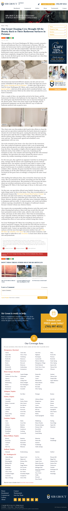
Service (52, 32)
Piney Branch (38, 479)
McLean (37, 409)
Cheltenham (23, 376)
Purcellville (38, 429)
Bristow (7, 438)
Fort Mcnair (23, 469)
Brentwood (8, 388)
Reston (52, 405)
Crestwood (7, 475)
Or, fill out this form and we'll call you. (54, 329)
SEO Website (57, 507)
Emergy (22, 463)
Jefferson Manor (39, 399)
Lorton (37, 405)
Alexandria (8, 399)
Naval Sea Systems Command (40, 470)
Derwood (22, 363)
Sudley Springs (39, 446)
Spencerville (53, 365)
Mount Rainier (38, 382)
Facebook (6, 38)
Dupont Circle (23, 457)
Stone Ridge (53, 423)
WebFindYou (64, 507)
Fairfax (22, 399)
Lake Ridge (23, 444)
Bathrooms (4, 255)
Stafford (52, 452)
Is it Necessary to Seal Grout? (39, 280)
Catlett (6, 444)
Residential (17, 8)
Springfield (53, 409)
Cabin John (23, 352)
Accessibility (3, 507)
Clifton (7, 411)
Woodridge (53, 473)
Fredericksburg (24, 452)
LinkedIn (32, 499)
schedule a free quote (16, 232)
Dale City (7, 446)
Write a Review (38, 4)
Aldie (6, 421)
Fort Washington (24, 384)
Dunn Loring (8, 413)
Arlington (7, 394)
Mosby (37, 413)
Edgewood (22, 459)
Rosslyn (52, 394)
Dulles (21, 421)
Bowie (6, 384)
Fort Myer (22, 394)
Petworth (37, 477)
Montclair (37, 438)
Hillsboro (22, 427)
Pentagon (37, 394)
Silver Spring (53, 363)
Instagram (15, 499)
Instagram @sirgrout (20, 248)
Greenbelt (22, 388)
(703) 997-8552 (61, 4)
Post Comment (42, 297)
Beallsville (7, 358)
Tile (8, 253)
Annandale (7, 401)
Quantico (37, 442)
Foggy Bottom (23, 465)
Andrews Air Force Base (11, 376)
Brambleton (8, 429)
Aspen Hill (8, 354)
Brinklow (7, 365)
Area (51, 26)
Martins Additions (39, 361)
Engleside (7, 415)
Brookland (7, 467)
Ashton (7, 352)
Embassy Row (23, 461)
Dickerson (22, 365)
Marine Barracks (39, 463)
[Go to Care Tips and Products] (58, 51)
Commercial (27, 8)
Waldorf (52, 382)
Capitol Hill (8, 469)
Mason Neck (38, 407)
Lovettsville (23, 433)
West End (52, 471)
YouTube (27, 499)
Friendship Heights (24, 473)
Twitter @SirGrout (32, 248)
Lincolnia (37, 403)
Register (7, 297)
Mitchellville (38, 380)
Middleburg (38, 421)
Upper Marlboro (54, 380)
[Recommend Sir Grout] (58, 78)
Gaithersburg (23, 367)
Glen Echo (37, 352)
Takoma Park (53, 367)
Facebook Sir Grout (9, 248)
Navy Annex (38, 473)
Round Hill (38, 431)
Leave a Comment (7, 287)
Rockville (52, 358)
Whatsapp (9, 38)
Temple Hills (53, 378)
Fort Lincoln (23, 467)
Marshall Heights (39, 465)
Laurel (36, 378)
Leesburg (22, 431)
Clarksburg (23, 356)
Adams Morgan (9, 457)
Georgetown (23, 475)
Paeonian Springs (39, 425)
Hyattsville (38, 374)
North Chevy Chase (40, 367)
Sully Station (53, 411)
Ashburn (7, 425)
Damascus (22, 358)
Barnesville (8, 356)
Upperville (52, 425)
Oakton (52, 401)
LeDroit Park (38, 459)
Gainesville (23, 440)
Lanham (37, 376)
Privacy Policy (10, 507)
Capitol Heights (24, 374)
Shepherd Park (53, 461)
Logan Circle (38, 461)
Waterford (52, 427)
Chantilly (7, 409)
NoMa (36, 475)
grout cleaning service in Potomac (16, 85)
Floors (37, 253)
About (45, 8)
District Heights (24, 382)
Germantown (23, 369)
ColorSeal (28, 253)
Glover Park (23, 477)
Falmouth (7, 452)
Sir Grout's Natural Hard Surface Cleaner (30, 194)
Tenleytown (53, 465)
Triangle (52, 438)
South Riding (38, 433)
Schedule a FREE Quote (47, 4)
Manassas (22, 446)
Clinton (22, 378)
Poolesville (53, 354)
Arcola (7, 423)
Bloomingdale (8, 461)
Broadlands (8, 431)
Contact (64, 8)
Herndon (22, 415)
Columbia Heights (9, 473)
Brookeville (8, 367)
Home (2, 25)
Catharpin (7, 442)
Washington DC (54, 469)
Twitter (8, 38)
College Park (23, 380)
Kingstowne (38, 401)
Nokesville (38, 440)
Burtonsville (8, 369)
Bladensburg (8, 382)
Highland (37, 354)
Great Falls (23, 411)
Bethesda (7, 361)
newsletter (24, 233)
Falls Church (23, 403)
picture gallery (6, 89)
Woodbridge (53, 440)
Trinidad (52, 467)
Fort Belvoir (23, 405)
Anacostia (7, 459)
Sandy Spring (53, 361)
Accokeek (7, 374)
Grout (10, 253)
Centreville (8, 407)
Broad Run (8, 440)
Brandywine (8, 386)
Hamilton (22, 425)
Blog (7, 25)
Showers (41, 253)
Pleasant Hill (53, 457)
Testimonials (54, 8)
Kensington (38, 356)
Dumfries (22, 438)
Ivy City (37, 457)
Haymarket (23, 442)
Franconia (22, 409)
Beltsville (7, 380)
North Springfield (39, 415)
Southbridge (38, 444)
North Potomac (39, 369)
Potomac (52, 356)
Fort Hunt (22, 407)
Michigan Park (38, 467)
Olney (51, 352)
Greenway (22, 413)
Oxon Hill (37, 384)
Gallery (37, 8)
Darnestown (23, 361)
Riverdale (37, 386)
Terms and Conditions (19, 507)
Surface (52, 34)
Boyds (6, 363)
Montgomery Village (40, 363)
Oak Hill (52, 399)
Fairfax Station (23, 401)
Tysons (52, 413)
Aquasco (7, 378)
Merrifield (37, 411)
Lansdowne (23, 429)
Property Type (54, 29)
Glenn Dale (23, 386)
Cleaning (14, 253)
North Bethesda (39, 365)
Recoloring (19, 253)
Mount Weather (39, 423)
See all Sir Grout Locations (26, 482)
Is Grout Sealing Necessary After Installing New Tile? (23, 281)
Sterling (52, 421)
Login (2, 297)
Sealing (23, 253)
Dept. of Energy (9, 477)
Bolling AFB (8, 463)
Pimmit (52, 403)
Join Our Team (18, 495)
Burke (6, 405)
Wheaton (52, 369)
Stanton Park (53, 463)
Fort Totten (23, 471)
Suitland (52, 374)
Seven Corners (53, 407)
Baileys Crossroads (10, 403)
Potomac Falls (38, 427)
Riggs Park (53, 459)
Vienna (52, 415)
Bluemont (7, 427)
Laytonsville (38, 358)
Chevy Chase (23, 354)
